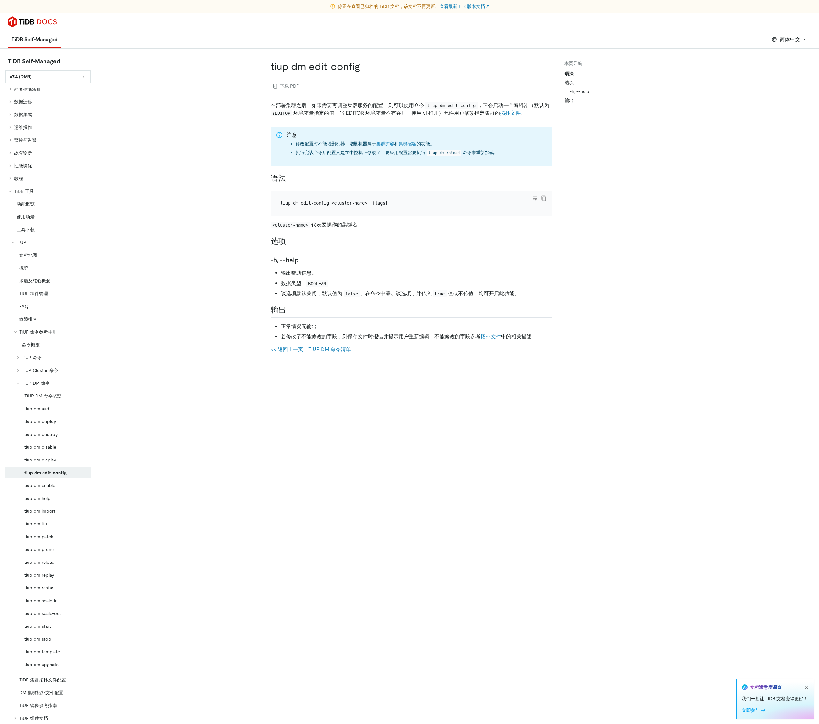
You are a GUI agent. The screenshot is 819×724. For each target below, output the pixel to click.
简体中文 (790, 39)
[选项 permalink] (291, 241)
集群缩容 (408, 143)
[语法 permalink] (291, 178)
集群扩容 (385, 143)
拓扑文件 (510, 113)
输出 (569, 100)
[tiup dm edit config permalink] (365, 66)
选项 (569, 82)
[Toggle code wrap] (534, 198)
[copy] (543, 198)
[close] (806, 687)
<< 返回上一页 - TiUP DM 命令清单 (311, 349)
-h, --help (579, 91)
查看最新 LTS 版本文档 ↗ (464, 6)
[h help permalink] (303, 260)
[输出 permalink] (291, 310)
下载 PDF (289, 86)
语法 (569, 73)
